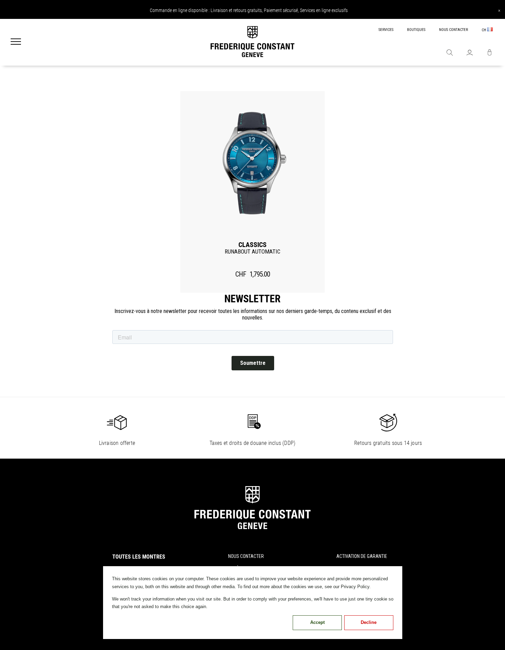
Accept (317, 622)
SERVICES (386, 29)
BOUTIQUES (416, 29)
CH (484, 30)
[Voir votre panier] (490, 53)
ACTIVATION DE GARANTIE (361, 556)
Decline (369, 622)
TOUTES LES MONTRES (138, 556)
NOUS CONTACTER (453, 29)
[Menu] (15, 42)
